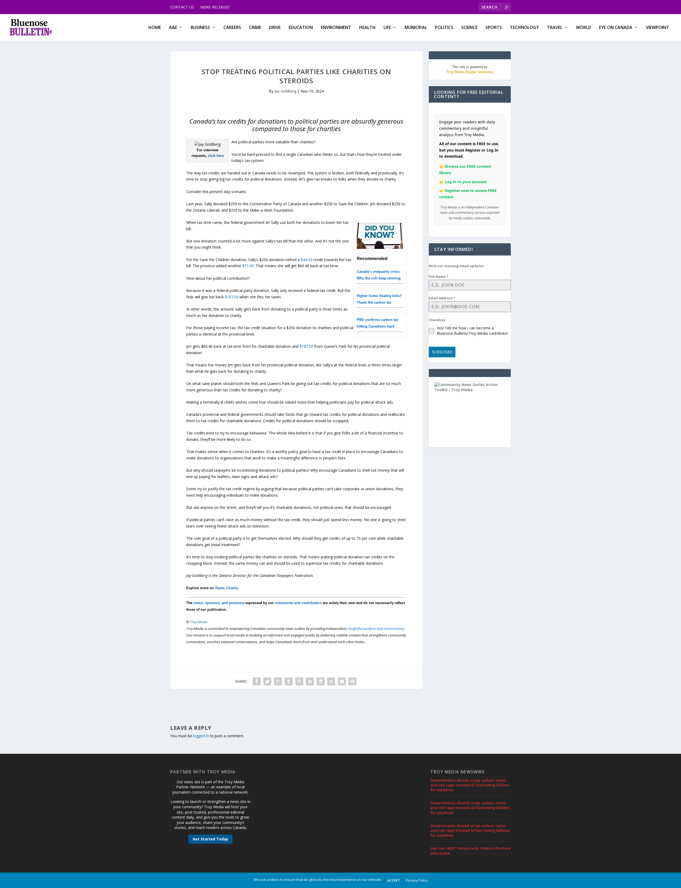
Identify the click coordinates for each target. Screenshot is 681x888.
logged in (201, 735)
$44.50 (306, 259)
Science (469, 27)
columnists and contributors (298, 603)
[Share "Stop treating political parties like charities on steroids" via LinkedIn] (310, 681)
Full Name (439, 276)
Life (387, 27)
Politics (444, 27)
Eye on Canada (615, 27)
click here (216, 156)
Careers (232, 27)
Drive (275, 27)
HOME (154, 27)
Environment (336, 27)
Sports (493, 27)
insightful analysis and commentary (376, 628)
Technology (524, 27)
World (583, 27)
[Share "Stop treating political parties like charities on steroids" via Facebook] (256, 681)
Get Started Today (210, 838)
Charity (232, 588)
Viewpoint (657, 27)
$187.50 (231, 296)
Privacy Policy (417, 880)
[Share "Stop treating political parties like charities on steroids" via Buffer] (320, 681)
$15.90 (248, 265)
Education (301, 27)
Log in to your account (466, 181)
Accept (393, 880)
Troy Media (198, 621)
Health (367, 27)
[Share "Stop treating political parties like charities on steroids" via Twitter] (267, 681)
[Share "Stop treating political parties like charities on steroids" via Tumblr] (288, 681)
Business (200, 27)
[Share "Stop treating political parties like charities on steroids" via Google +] (278, 681)
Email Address (442, 298)
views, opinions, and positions (218, 603)
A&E (173, 27)
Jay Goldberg (285, 91)
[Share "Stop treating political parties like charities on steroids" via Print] (352, 681)
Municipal (416, 27)
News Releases (215, 7)
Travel (554, 27)
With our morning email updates (456, 266)
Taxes (219, 588)
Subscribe (442, 351)
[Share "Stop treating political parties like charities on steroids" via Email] (342, 681)
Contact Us (182, 7)
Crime (255, 27)
